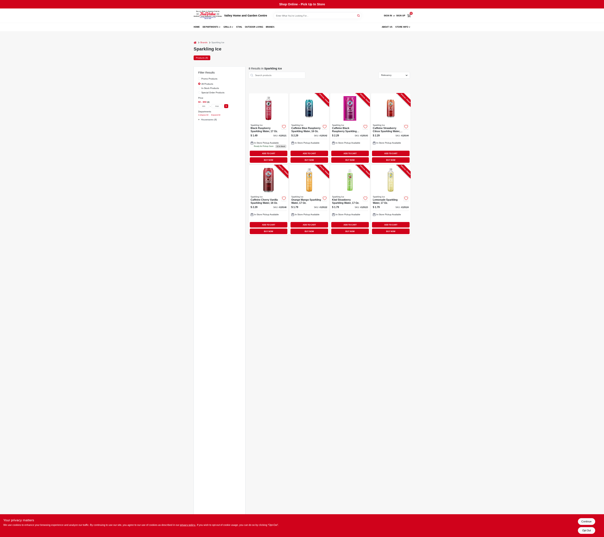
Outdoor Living (254, 27)
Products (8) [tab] (202, 58)
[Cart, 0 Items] (409, 15)
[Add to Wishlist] (283, 126)
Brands (270, 27)
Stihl (239, 27)
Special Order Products (212, 92)
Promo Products (209, 78)
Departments (210, 27)
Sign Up (400, 15)
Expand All (215, 115)
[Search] (358, 15)
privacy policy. (188, 525)
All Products (207, 84)
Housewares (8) (209, 119)
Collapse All (203, 115)
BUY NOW (268, 160)
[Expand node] (199, 119)
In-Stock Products (210, 88)
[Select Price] (226, 106)
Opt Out (586, 530)
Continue (586, 521)
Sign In (388, 15)
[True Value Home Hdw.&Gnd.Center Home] (208, 16)
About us (387, 27)
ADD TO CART (268, 153)
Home (197, 27)
